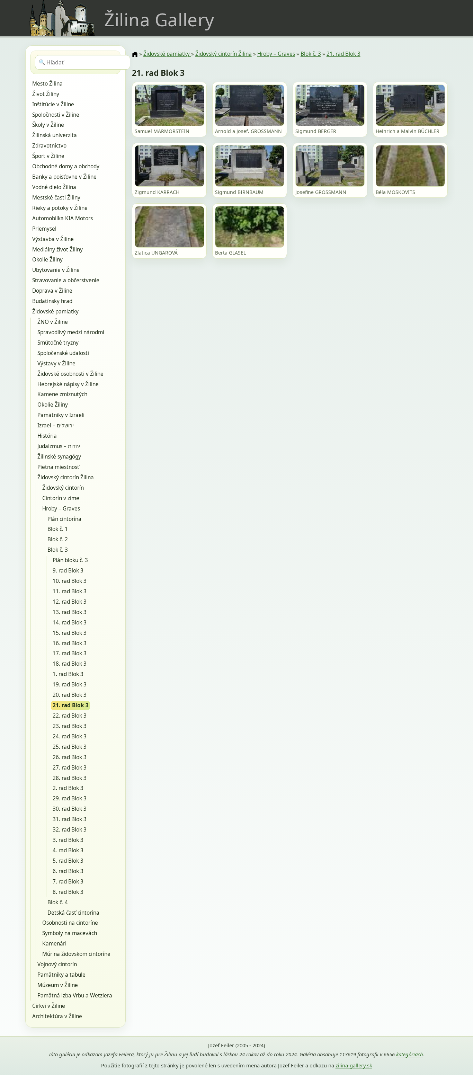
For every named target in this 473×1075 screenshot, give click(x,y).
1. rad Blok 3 (68, 674)
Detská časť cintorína (73, 912)
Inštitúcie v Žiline (53, 104)
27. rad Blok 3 (70, 767)
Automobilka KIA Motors (62, 218)
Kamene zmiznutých (62, 394)
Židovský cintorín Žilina (65, 477)
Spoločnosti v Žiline (55, 114)
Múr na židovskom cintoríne (76, 954)
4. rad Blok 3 (68, 850)
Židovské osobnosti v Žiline (70, 373)
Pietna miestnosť (58, 467)
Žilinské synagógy (59, 456)
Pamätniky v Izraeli (60, 415)
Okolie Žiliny (47, 259)
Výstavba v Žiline (53, 239)
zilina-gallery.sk (354, 1065)
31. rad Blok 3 (70, 819)
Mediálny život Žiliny (57, 249)
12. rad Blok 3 (70, 601)
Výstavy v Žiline (56, 363)
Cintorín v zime (60, 498)
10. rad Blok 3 (70, 581)
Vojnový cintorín (57, 964)
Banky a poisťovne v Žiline (64, 176)
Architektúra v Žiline (57, 1016)
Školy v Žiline (48, 124)
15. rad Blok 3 (70, 633)
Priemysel (44, 228)
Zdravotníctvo (49, 145)
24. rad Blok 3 (70, 736)
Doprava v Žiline (52, 290)
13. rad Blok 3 (70, 612)
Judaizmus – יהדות (58, 446)
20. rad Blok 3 (70, 695)
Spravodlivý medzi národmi (70, 332)
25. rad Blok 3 (70, 746)
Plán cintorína (64, 519)
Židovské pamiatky (55, 311)
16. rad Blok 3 (70, 643)
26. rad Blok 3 (70, 757)
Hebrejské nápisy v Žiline (68, 384)
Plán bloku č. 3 (70, 560)
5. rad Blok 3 (68, 860)
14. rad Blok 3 (70, 622)
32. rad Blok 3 (70, 829)
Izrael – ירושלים (55, 425)
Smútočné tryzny (58, 342)
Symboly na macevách (69, 933)
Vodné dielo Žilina (54, 187)
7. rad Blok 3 (68, 881)
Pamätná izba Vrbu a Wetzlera (74, 995)
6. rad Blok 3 (68, 871)
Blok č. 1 (57, 529)
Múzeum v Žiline (57, 985)
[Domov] (134, 54)
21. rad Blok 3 (71, 705)
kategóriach (409, 1054)
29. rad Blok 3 (70, 798)
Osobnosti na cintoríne (70, 922)
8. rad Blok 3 (68, 892)
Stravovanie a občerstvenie (65, 280)
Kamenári (54, 943)
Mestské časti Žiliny (56, 197)
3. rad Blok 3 (68, 840)
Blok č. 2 (57, 539)
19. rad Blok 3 (70, 684)
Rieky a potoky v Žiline (60, 208)
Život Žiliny (45, 94)
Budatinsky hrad (52, 301)
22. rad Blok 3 (70, 715)
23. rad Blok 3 (70, 726)
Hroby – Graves (61, 508)
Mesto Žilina (47, 83)
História (47, 435)
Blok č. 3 (57, 549)
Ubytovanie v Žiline (56, 270)
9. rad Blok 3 (68, 570)
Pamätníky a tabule (61, 974)
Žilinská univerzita (54, 135)
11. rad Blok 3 (70, 591)
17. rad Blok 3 (70, 653)
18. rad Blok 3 (70, 663)
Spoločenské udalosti (63, 353)
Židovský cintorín (63, 487)
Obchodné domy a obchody (65, 166)
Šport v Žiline (48, 156)
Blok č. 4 (57, 902)
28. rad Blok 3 (70, 778)
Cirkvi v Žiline (48, 1006)
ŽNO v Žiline (52, 322)
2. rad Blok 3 (68, 788)
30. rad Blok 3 (70, 808)
